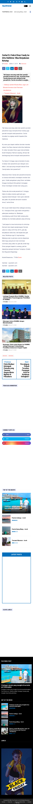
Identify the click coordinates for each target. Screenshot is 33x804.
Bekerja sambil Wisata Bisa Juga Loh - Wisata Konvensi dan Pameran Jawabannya (16, 87)
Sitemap (17, 802)
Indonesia (23, 63)
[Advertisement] (16, 32)
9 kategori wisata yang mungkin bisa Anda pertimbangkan (15, 686)
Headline (25, 11)
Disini (20, 257)
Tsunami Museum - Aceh (12, 93)
